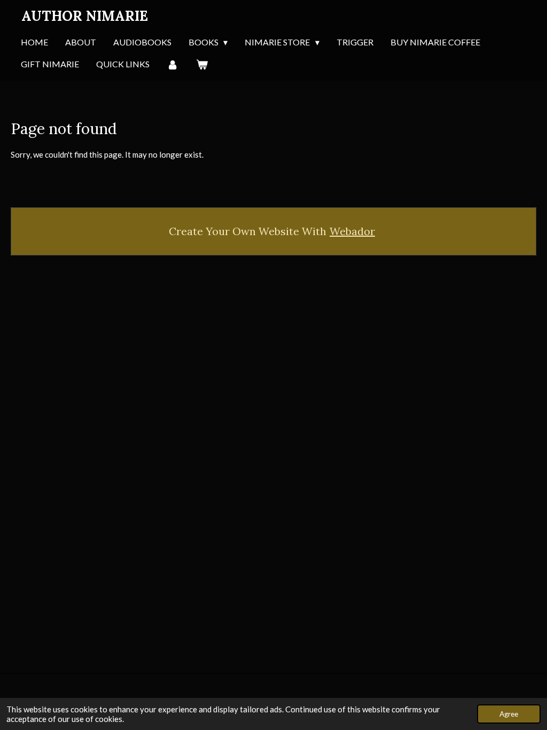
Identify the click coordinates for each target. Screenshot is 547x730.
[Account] (172, 64)
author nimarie (84, 16)
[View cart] (201, 64)
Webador (352, 231)
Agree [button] (508, 714)
